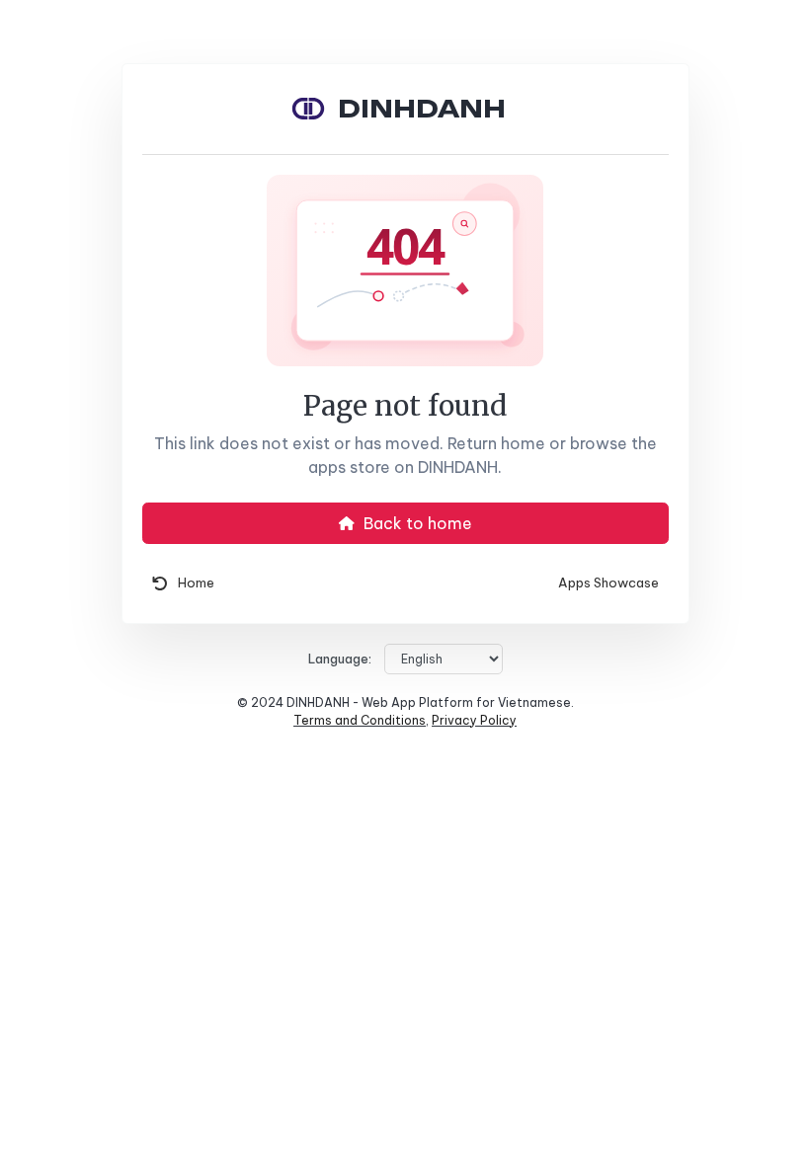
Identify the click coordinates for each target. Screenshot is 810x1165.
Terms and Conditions (359, 720)
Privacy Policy (474, 720)
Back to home (416, 523)
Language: (339, 659)
